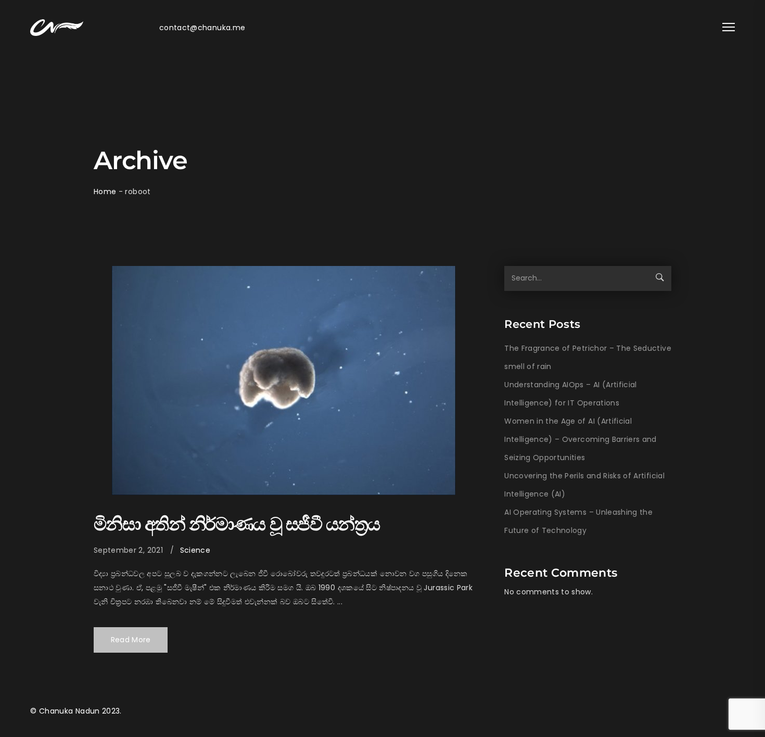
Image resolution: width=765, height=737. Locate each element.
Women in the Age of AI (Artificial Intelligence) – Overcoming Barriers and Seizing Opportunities (580, 439)
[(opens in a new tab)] (284, 380)
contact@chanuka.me (202, 27)
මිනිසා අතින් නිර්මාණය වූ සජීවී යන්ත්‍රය (236, 524)
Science (195, 550)
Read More (131, 639)
